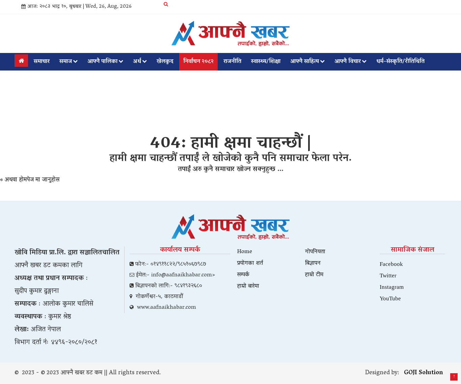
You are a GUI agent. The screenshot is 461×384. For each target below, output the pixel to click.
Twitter (388, 275)
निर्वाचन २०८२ (198, 61)
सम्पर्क (243, 275)
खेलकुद (165, 61)
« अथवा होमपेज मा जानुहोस (29, 180)
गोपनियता (315, 252)
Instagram (392, 287)
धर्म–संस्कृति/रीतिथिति (400, 61)
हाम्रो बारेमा (248, 286)
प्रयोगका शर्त (250, 263)
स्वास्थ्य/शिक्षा (265, 61)
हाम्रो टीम (314, 275)
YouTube (390, 298)
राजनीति (232, 61)
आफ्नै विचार (347, 61)
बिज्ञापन (313, 263)
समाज (65, 61)
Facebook (391, 264)
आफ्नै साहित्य (304, 61)
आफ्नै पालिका (102, 61)
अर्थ (137, 61)
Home (244, 252)
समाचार (42, 61)
